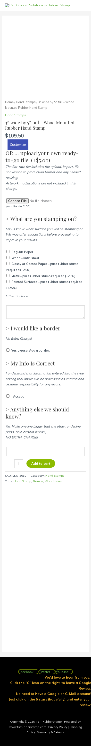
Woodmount (54, 481)
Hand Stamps (26, 102)
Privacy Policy (58, 727)
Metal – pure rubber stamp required (43, 276)
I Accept (17, 396)
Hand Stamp (22, 481)
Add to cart (40, 463)
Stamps (38, 481)
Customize (18, 144)
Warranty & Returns (50, 732)
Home (9, 102)
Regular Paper (22, 252)
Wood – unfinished (25, 258)
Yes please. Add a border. (30, 350)
